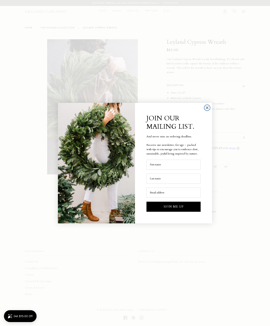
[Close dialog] (207, 108)
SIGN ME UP (174, 207)
